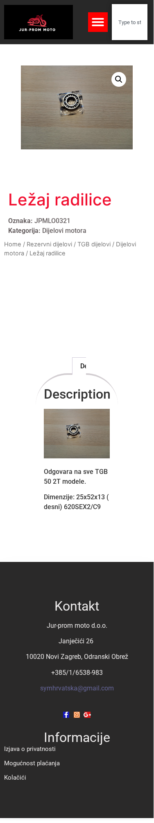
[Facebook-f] (66, 715)
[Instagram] (77, 715)
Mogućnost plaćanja (32, 763)
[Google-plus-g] (87, 715)
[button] (98, 22)
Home (12, 244)
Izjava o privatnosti (30, 749)
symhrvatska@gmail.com (77, 688)
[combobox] (129, 22)
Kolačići (15, 777)
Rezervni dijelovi (49, 244)
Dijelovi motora (64, 230)
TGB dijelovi (94, 244)
